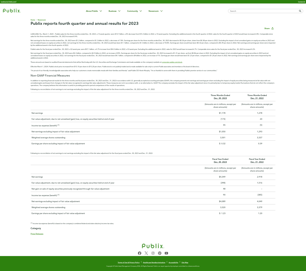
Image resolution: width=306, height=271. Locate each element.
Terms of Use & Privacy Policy (129, 262)
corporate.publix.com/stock (172, 62)
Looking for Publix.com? (8, 2)
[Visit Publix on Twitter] (146, 253)
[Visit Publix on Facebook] (140, 253)
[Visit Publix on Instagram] (153, 253)
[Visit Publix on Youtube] (166, 253)
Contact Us (301, 2)
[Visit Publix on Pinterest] (160, 253)
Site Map (185, 262)
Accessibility (173, 262)
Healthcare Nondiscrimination (154, 262)
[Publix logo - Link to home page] (12, 11)
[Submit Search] (300, 11)
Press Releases (37, 234)
